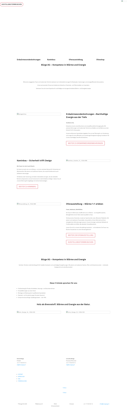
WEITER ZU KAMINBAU (27, 186)
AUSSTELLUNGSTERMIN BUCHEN (12, 4)
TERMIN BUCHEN (22, 381)
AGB (19, 379)
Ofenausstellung (76, 59)
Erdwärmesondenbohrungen (28, 59)
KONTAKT (20, 374)
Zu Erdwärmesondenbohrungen (63, 33)
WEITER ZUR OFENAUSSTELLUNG (80, 235)
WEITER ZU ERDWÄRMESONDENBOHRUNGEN (85, 143)
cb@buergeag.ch (70, 365)
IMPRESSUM (21, 376)
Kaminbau (51, 59)
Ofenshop (100, 59)
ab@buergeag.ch (21, 365)
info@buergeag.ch (104, 404)
